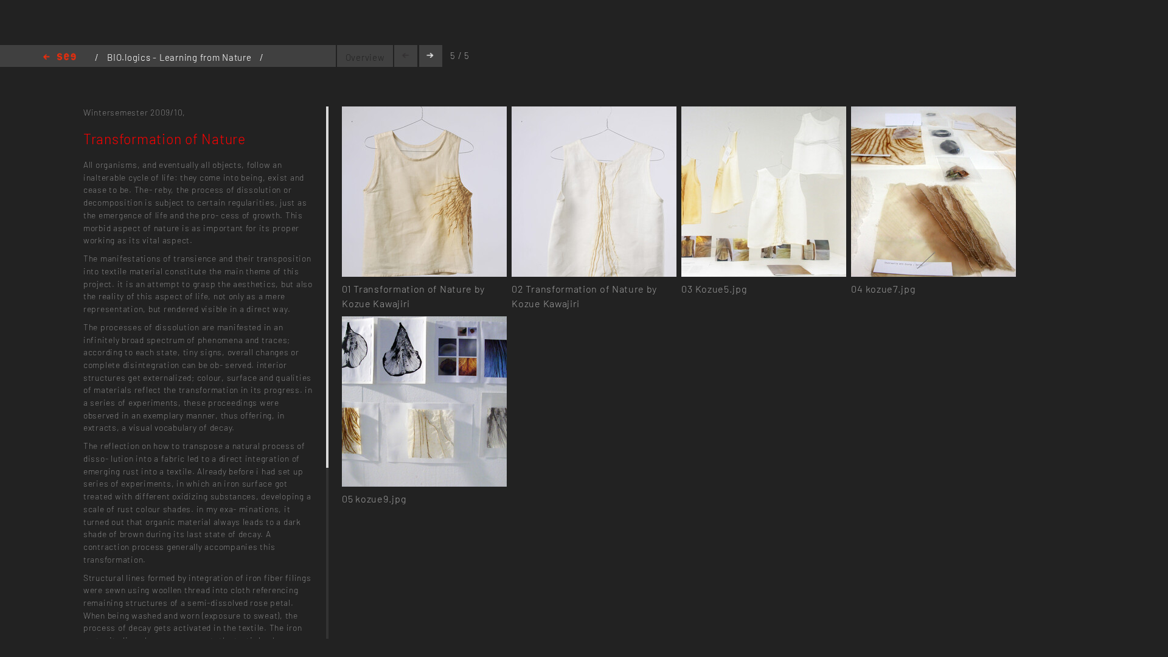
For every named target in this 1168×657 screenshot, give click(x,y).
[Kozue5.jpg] (763, 113)
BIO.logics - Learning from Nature (180, 57)
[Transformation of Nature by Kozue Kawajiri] (424, 113)
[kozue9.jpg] (424, 323)
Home (59, 57)
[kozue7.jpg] (933, 113)
